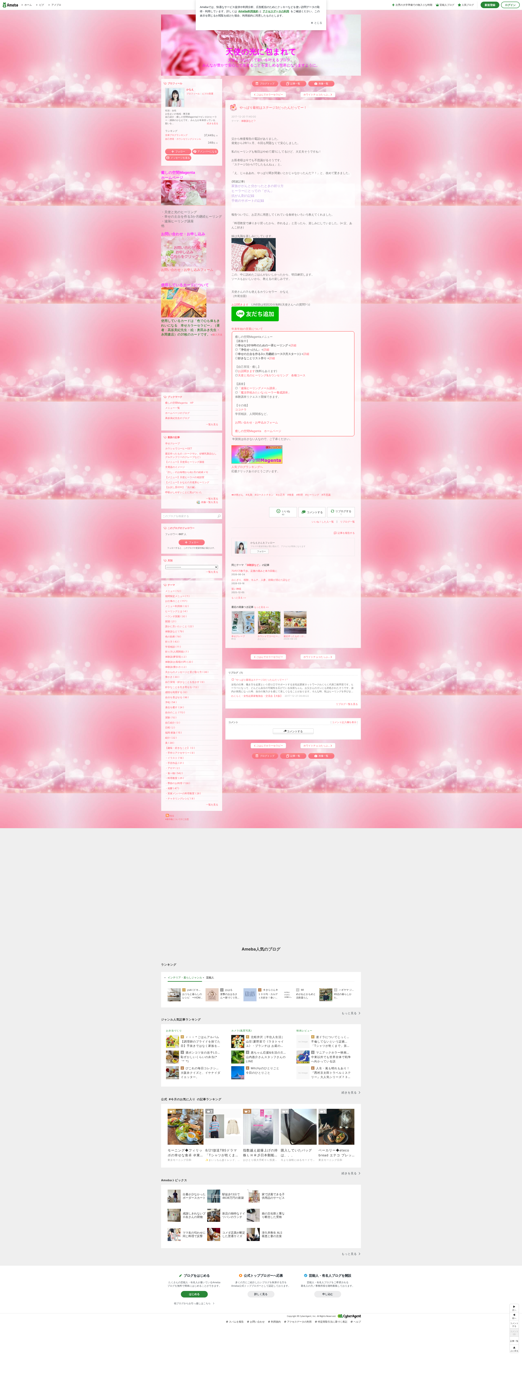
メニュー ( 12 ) (173, 591)
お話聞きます (240, 304)
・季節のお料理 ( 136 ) (177, 783)
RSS (171, 815)
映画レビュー (304, 1030)
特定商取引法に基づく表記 (332, 1321)
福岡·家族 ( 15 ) (173, 732)
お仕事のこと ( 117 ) (176, 601)
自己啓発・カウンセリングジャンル (183, 138)
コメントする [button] (315, 512)
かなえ (190, 89)
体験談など (247, 120)
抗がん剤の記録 (242, 195)
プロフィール (193, 93)
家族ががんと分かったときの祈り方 (257, 186)
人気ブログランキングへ (247, 467)
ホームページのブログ (177, 412)
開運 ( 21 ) (170, 621)
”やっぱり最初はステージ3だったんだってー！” (261, 679)
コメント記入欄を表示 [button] (344, 722)
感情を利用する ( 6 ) (176, 692)
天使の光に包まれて (261, 51)
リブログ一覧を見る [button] (347, 704)
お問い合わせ (257, 1321)
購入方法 (217, 334)
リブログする (343, 512)
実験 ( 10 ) (170, 717)
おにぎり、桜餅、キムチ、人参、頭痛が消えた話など (260, 579)
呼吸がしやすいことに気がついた (183, 492)
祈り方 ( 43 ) (172, 641)
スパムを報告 (236, 1321)
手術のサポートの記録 (247, 200)
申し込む (327, 1294)
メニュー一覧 (172, 407)
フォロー (261, 551)
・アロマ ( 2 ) (172, 768)
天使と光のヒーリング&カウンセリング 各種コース (271, 375)
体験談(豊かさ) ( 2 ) (175, 666)
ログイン (510, 5)
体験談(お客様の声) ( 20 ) (179, 661)
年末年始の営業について (247, 328)
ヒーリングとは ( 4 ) (176, 611)
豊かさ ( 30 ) (172, 676)
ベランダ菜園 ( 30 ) (176, 616)
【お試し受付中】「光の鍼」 (181, 487)
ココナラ (241, 409)
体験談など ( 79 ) (174, 631)
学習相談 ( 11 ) (173, 646)
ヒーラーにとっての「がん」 (252, 191)
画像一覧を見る (209, 502)
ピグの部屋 (207, 93)
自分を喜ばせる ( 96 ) (177, 697)
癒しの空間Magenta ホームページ (258, 431)
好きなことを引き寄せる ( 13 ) (181, 687)
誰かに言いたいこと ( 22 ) (179, 626)
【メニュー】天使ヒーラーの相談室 (184, 477)
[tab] (185, 977)
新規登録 (490, 5)
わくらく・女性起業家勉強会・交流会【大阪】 (257, 695)
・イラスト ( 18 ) (174, 757)
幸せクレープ (172, 443)
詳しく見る (261, 1294)
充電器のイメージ (175, 467)
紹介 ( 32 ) (171, 737)
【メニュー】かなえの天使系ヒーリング (187, 482)
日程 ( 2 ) (170, 727)
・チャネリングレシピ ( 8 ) (180, 798)
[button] (514, 1349)
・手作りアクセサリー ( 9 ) (180, 752)
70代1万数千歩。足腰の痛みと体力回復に (254, 570)
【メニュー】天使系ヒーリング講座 (184, 461)
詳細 (293, 345)
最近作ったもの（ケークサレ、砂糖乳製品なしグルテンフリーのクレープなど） (191, 455)
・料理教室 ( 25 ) (174, 778)
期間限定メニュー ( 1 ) (177, 596)
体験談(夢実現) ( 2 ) (175, 656)
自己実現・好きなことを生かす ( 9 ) (184, 682)
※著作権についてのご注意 (177, 819)
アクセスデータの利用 (299, 1321)
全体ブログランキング (176, 135)
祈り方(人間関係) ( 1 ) (177, 651)
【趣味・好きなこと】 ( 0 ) (180, 747)
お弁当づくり (174, 1030)
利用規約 (276, 1321)
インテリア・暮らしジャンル (185, 977)
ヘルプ (357, 1321)
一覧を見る (212, 424)
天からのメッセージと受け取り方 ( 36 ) (186, 672)
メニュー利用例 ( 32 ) (177, 606)
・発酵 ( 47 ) (172, 788)
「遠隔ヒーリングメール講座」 (258, 388)
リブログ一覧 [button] (347, 521)
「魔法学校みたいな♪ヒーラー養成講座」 (264, 392)
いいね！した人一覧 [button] (323, 521)
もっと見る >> (238, 597)
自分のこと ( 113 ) (175, 712)
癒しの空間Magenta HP (179, 402)
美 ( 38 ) (169, 742)
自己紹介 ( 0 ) (172, 722)
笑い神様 (236, 588)
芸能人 (210, 977)
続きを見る (212, 123)
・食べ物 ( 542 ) (174, 773)
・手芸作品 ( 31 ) (174, 763)
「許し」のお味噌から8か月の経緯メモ (186, 472)
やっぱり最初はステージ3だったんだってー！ (273, 108)
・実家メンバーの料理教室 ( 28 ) (183, 793)
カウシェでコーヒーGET (178, 448)
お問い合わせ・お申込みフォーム (256, 422)
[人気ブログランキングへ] (256, 462)
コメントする (295, 731)
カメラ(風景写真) (241, 1030)
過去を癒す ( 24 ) (174, 707)
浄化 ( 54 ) (171, 702)
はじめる (194, 1294)
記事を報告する (346, 532)
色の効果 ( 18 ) (173, 636)
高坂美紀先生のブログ (177, 418)
